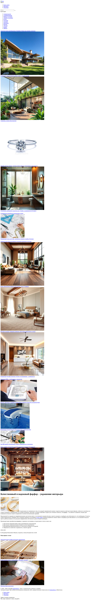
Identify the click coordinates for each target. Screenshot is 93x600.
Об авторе (6, 7)
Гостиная (5, 20)
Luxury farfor (39, 517)
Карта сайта (6, 5)
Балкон (5, 27)
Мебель (5, 28)
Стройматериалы (7, 15)
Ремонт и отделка (7, 16)
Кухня (5, 19)
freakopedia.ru (16, 588)
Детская (5, 25)
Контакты (5, 6)
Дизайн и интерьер (8, 18)
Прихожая (6, 23)
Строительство (7, 14)
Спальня (5, 21)
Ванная (5, 24)
